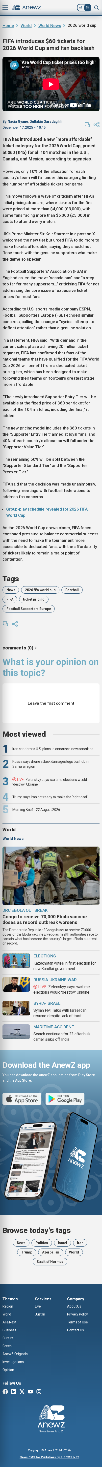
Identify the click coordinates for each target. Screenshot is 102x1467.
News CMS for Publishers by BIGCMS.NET (49, 1457)
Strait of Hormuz (50, 1262)
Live (38, 1306)
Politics (41, 1243)
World (26, 25)
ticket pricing (33, 599)
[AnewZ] (51, 1419)
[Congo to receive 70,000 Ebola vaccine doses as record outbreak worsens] (51, 876)
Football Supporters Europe (28, 609)
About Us (74, 1306)
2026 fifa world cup (40, 590)
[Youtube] (30, 1392)
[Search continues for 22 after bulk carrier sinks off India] (16, 1031)
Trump (26, 1252)
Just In (40, 1314)
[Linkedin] (13, 1392)
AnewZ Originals (15, 1354)
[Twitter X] (22, 1392)
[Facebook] (5, 1392)
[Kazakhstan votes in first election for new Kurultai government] (16, 960)
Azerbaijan (50, 1252)
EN (87, 7)
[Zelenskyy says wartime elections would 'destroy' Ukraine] (16, 984)
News (10, 590)
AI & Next (9, 1322)
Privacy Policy (77, 1314)
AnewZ (49, 1450)
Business (9, 1330)
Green (7, 1346)
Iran (80, 1243)
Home (8, 25)
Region (7, 1306)
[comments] (87, 125)
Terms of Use (77, 1322)
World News (49, 25)
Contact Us (75, 1330)
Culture (8, 1338)
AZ (80, 7)
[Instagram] (39, 1392)
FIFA (9, 599)
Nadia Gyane (18, 121)
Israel (62, 1243)
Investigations (13, 1362)
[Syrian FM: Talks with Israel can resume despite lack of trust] (16, 1008)
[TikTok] (47, 1392)
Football (72, 590)
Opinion (8, 1370)
